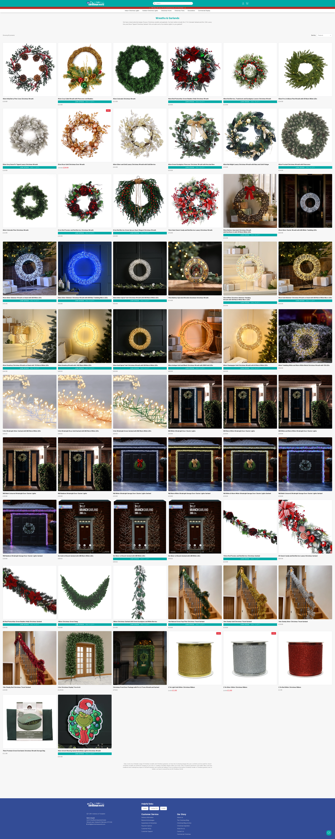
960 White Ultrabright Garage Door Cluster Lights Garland (132, 493)
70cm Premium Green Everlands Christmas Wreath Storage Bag (24, 751)
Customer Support (147, 831)
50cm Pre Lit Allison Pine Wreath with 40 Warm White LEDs (297, 99)
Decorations (191, 11)
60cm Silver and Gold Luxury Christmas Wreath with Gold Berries (134, 164)
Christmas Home (166, 11)
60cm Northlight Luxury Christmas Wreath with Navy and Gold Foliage (246, 164)
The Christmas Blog (183, 820)
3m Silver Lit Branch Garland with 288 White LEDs (129, 556)
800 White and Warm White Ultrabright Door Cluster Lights (297, 431)
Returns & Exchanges (147, 820)
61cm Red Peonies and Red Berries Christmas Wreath (75, 230)
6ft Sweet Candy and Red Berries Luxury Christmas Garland (297, 556)
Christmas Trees (180, 11)
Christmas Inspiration (183, 826)
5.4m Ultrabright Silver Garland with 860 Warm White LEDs (22, 431)
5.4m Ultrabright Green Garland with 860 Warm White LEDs (132, 431)
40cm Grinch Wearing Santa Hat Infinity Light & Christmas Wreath (79, 751)
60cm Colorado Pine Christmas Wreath (15, 230)
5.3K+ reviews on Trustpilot (96, 814)
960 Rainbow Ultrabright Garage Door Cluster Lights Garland (22, 556)
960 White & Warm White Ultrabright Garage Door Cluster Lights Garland (247, 493)
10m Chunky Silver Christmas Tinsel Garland (293, 621)
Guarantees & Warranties (149, 823)
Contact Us (154, 808)
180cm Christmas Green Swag (68, 621)
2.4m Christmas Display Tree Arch (69, 687)
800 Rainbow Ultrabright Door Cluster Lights (72, 493)
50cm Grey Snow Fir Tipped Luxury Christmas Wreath (20, 164)
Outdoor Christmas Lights (150, 11)
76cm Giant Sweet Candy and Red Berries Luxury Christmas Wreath (190, 230)
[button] (247, 3)
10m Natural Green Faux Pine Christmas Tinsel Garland (186, 621)
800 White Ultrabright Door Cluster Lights (182, 431)
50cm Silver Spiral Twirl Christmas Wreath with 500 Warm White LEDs (136, 298)
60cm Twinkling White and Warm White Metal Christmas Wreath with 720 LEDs (304, 365)
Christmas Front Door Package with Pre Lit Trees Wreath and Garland (136, 687)
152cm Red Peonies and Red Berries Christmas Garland (241, 556)
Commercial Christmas (184, 834)
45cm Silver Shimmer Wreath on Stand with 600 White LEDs (22, 298)
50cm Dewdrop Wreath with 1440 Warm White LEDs (74, 365)
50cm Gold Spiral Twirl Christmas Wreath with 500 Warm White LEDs (135, 365)
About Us (180, 817)
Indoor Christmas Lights (132, 11)
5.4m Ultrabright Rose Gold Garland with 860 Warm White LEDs (78, 431)
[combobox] (174, 3)
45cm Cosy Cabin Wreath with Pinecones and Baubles (75, 99)
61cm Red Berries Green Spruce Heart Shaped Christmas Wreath (134, 230)
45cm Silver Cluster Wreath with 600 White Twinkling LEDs (297, 230)
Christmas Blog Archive (184, 823)
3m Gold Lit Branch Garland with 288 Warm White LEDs (75, 556)
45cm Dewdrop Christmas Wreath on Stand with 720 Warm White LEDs (26, 365)
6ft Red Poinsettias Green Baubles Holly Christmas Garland (22, 621)
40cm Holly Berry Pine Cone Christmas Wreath (18, 99)
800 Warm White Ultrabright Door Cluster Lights (239, 431)
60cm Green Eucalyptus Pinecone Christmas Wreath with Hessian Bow (191, 164)
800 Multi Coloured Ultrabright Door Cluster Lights (19, 493)
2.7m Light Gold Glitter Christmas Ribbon (181, 687)
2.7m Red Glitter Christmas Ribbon (289, 687)
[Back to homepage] (95, 3)
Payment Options (146, 826)
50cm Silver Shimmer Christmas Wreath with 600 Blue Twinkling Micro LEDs (83, 298)
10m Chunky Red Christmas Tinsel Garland (17, 687)
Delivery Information (147, 817)
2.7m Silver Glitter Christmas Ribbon (235, 687)
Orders (145, 808)
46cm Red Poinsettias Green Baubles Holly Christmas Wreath (188, 99)
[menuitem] (132, 11)
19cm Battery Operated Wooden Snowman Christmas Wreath (188, 298)
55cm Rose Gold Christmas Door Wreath (71, 164)
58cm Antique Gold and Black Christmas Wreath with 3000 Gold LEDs (190, 365)
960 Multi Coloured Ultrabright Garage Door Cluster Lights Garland (300, 493)
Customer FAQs (146, 829)
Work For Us (181, 829)
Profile (163, 808)
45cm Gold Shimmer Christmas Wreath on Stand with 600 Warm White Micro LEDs (305, 298)
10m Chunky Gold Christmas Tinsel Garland (237, 621)
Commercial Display (204, 11)
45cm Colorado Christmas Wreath (124, 99)
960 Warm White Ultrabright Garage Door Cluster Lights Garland (189, 493)
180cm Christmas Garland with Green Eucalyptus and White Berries (135, 621)
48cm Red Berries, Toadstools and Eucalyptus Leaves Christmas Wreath (247, 99)
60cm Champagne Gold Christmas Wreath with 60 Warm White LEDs (245, 365)
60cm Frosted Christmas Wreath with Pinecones (294, 164)
